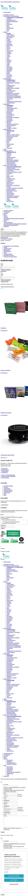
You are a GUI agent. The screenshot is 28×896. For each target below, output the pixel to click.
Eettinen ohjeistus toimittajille (13, 772)
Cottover (9, 56)
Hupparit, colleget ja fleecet (13, 134)
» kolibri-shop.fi (4, 504)
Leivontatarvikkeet (11, 90)
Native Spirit (10, 45)
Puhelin (5, 803)
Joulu (8, 25)
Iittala (8, 65)
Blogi (5, 214)
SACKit (8, 48)
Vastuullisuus (10, 223)
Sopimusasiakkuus (15, 218)
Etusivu (2, 240)
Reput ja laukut (10, 144)
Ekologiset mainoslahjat (12, 21)
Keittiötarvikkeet (7, 78)
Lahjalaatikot (10, 120)
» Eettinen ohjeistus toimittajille (8, 476)
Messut (8, 26)
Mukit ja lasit (10, 92)
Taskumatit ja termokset (12, 197)
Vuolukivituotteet (11, 102)
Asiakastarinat (12, 225)
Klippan (8, 38)
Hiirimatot (9, 153)
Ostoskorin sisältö (8, 847)
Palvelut (5, 215)
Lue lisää (6, 871)
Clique (8, 54)
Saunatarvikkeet (10, 193)
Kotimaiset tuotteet (11, 20)
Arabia (8, 64)
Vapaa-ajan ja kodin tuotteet (10, 165)
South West (9, 76)
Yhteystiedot (7, 222)
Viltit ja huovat (10, 201)
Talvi (8, 30)
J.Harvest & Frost (11, 36)
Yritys (5, 221)
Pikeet (8, 141)
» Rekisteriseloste (5, 469)
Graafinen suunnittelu (12, 764)
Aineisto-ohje (10, 760)
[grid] (1, 288)
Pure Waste (9, 74)
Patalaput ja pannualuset (12, 94)
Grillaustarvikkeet (11, 85)
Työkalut (9, 200)
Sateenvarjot (9, 192)
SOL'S (8, 49)
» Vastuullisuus (4, 472)
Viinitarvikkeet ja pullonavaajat (14, 101)
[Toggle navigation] (1, 208)
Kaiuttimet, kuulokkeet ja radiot (14, 172)
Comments (6, 841)
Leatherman (9, 69)
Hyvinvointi (9, 173)
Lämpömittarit (10, 180)
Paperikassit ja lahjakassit (12, 124)
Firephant (9, 61)
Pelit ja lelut (9, 184)
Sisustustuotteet (10, 194)
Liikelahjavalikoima (8, 210)
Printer (8, 73)
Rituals (8, 46)
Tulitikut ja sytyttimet (12, 128)
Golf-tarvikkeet (10, 170)
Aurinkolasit (9, 106)
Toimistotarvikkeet (8, 150)
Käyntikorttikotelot (11, 157)
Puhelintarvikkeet (11, 162)
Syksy (8, 29)
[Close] (1, 558)
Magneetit (9, 121)
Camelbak (9, 53)
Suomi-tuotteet (10, 28)
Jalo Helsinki (10, 68)
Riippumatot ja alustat (12, 190)
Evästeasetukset (14, 884)
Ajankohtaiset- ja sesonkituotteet (11, 16)
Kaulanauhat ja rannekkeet (13, 117)
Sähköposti (3, 525)
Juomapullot (9, 116)
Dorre (8, 58)
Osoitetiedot (6, 806)
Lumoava (9, 42)
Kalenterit (9, 154)
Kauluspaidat (10, 137)
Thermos (9, 77)
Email (2, 514)
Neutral (8, 72)
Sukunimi (20, 796)
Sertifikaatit (15, 223)
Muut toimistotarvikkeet (12, 161)
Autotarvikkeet (10, 109)
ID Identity (9, 66)
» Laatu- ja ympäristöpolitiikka (8, 475)
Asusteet (9, 132)
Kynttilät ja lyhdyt (11, 178)
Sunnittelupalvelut (8, 491)
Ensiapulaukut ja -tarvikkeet (13, 82)
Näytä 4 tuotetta (4, 281)
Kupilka (8, 40)
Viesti (5, 815)
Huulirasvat (9, 113)
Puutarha (9, 186)
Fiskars (8, 62)
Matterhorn (9, 70)
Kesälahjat (9, 18)
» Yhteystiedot (4, 468)
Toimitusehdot (4, 471)
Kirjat (8, 174)
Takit (8, 146)
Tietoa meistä (10, 768)
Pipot (8, 142)
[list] (2, 288)
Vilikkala (9, 52)
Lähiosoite (20, 807)
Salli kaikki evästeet (13, 876)
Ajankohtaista (7, 211)
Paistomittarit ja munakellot (13, 93)
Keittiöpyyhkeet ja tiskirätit (13, 88)
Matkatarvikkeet (10, 182)
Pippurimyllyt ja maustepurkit (13, 96)
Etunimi (19, 794)
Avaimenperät (10, 110)
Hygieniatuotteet (10, 114)
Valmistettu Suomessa (9, 14)
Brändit (5, 32)
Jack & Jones (10, 37)
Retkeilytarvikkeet (11, 189)
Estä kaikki (14, 880)
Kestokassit (9, 138)
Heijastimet (9, 112)
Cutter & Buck (10, 34)
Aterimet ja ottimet (11, 81)
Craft (8, 57)
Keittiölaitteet (10, 86)
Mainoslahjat (7, 104)
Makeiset (9, 122)
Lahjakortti (6, 226)
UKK (16, 225)
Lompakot (9, 181)
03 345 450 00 (4, 1)
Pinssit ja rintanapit (11, 125)
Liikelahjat (8, 218)
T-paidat (8, 145)
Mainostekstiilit (7, 129)
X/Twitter (6, 784)
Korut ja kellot (10, 176)
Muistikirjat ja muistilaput (13, 160)
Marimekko (9, 44)
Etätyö (8, 22)
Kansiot (8, 156)
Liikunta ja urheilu (11, 168)
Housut (8, 133)
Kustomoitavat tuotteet (12, 108)
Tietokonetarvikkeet (11, 164)
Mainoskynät (10, 158)
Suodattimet (3, 271)
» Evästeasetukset (5, 477)
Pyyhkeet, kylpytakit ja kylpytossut (15, 188)
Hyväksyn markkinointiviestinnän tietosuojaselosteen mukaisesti (10, 522)
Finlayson (9, 60)
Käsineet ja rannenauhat (12, 136)
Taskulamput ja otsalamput (13, 196)
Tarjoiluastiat (10, 98)
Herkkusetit (9, 24)
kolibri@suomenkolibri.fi (14, 1)
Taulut (8, 198)
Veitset (8, 100)
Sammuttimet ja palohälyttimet (14, 97)
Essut (8, 84)
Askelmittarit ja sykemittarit (13, 169)
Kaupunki (20, 809)
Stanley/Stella (10, 50)
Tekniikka (9, 126)
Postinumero (21, 810)
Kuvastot (6, 213)
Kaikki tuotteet (7, 12)
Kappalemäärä (7, 812)
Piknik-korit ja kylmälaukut (13, 185)
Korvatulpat (9, 118)
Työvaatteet (9, 148)
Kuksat (8, 177)
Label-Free (9, 41)
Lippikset (9, 140)
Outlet (5, 149)
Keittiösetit (9, 89)
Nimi (5, 793)
